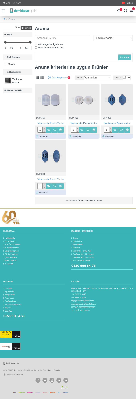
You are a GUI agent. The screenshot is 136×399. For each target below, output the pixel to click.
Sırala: (79, 77)
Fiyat (9, 34)
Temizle (27, 28)
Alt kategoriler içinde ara (51, 44)
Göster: (118, 77)
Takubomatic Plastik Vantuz (50, 123)
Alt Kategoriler (14, 72)
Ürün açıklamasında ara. (51, 47)
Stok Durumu (13, 57)
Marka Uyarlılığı (14, 90)
